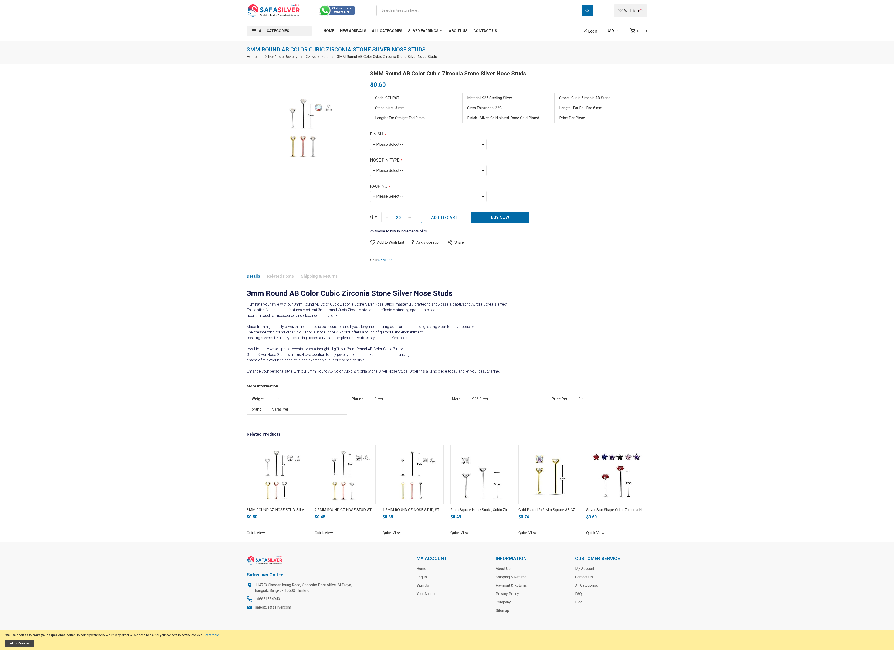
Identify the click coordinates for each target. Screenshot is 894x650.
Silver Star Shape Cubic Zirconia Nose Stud (621, 510)
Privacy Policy (507, 594)
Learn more (211, 635)
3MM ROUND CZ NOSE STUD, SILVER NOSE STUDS (289, 510)
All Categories (586, 585)
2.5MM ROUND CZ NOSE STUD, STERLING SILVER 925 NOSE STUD (370, 510)
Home (252, 56)
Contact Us (584, 577)
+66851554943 (267, 599)
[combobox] (484, 10)
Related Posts (280, 276)
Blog (578, 602)
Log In (422, 577)
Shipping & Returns (319, 276)
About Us (503, 568)
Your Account (427, 594)
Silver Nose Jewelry (281, 56)
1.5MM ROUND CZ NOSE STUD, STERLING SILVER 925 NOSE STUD (438, 510)
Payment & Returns (511, 585)
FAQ (578, 594)
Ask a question (428, 242)
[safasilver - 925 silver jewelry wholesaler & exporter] (274, 10)
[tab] (253, 277)
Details (253, 276)
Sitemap (502, 610)
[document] (447, 640)
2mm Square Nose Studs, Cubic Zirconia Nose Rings (493, 510)
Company (503, 602)
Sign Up (423, 585)
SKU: (374, 260)
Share (459, 242)
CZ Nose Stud (317, 56)
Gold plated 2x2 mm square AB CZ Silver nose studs (562, 510)
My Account (584, 568)
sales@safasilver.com (273, 607)
